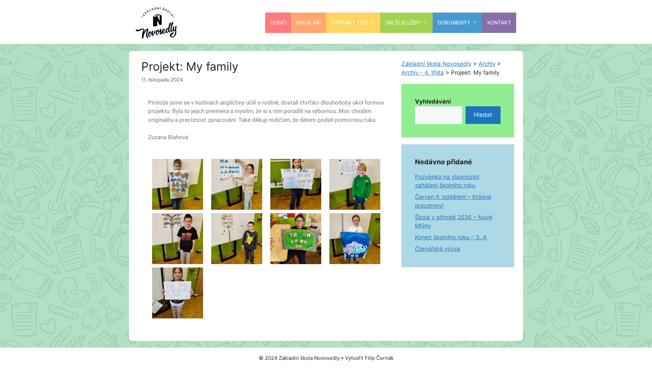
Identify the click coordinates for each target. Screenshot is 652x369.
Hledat (483, 114)
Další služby (403, 22)
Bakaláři (308, 22)
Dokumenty (454, 22)
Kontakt (499, 22)
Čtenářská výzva (437, 248)
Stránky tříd (349, 22)
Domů (278, 22)
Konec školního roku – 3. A (451, 237)
